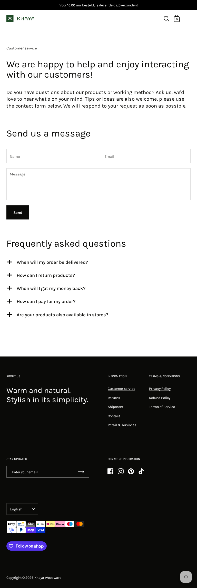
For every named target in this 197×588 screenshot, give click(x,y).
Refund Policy (159, 398)
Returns (114, 398)
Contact (114, 416)
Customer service (121, 388)
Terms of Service (162, 407)
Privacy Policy (160, 388)
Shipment (115, 407)
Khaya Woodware (47, 577)
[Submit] (81, 472)
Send (17, 212)
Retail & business (122, 425)
